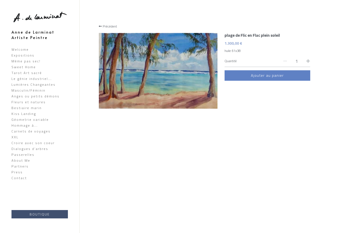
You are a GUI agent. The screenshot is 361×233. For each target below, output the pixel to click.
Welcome (20, 49)
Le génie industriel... (31, 78)
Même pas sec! (26, 61)
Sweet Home (23, 66)
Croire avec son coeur (33, 142)
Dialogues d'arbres (29, 148)
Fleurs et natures (28, 102)
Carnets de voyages (31, 131)
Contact (19, 177)
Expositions (22, 55)
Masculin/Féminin (28, 90)
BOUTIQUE (40, 214)
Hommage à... (24, 125)
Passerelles (22, 154)
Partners (20, 166)
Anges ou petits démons (35, 96)
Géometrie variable (30, 119)
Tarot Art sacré (26, 72)
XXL (15, 137)
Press (17, 172)
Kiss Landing (23, 113)
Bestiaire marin (26, 107)
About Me (20, 160)
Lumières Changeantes (33, 84)
